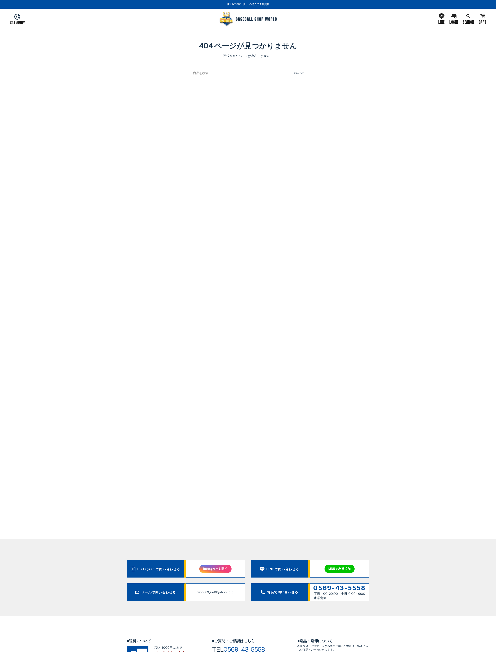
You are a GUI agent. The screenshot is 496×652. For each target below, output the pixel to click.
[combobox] (248, 73)
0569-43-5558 (339, 588)
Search (299, 72)
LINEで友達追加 (339, 569)
